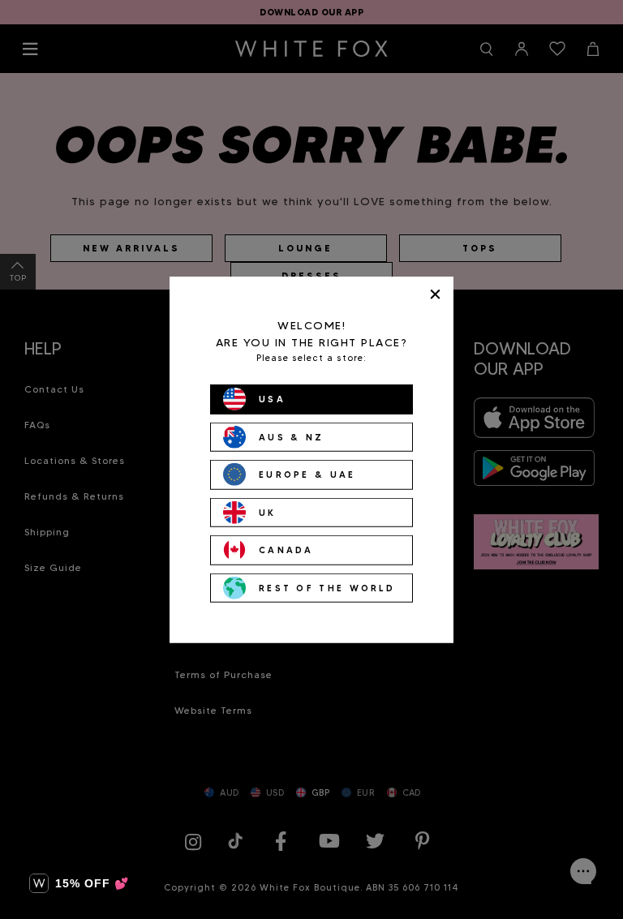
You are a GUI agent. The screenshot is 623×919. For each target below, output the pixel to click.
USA (272, 399)
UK (268, 511)
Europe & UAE (307, 474)
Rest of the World (327, 587)
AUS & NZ (291, 436)
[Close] (435, 294)
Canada (286, 550)
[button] (79, 883)
